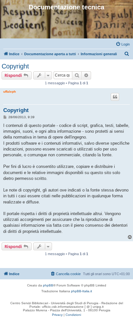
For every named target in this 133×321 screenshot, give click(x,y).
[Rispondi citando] (115, 97)
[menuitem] (123, 44)
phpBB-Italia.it (81, 291)
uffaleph (9, 91)
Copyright (15, 66)
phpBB (48, 285)
